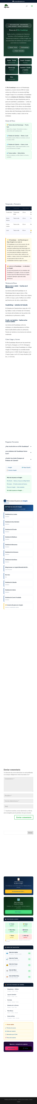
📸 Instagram (11, 1048)
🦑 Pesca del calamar (10, 1037)
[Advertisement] (18, 182)
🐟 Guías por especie (10, 1031)
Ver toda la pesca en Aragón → (15, 490)
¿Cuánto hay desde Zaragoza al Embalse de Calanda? (14, 459)
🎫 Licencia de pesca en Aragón (14, 606)
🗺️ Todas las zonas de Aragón (15, 508)
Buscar (30, 832)
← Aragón (9, 467)
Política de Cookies (23, 1099)
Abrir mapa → (18, 912)
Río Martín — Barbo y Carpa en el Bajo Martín (18, 481)
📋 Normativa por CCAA (11, 1034)
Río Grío (7, 576)
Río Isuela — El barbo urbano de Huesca (17, 484)
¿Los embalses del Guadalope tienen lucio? (16, 452)
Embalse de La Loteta (11, 515)
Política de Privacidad (10, 1099)
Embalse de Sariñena (11, 561)
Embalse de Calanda (11, 583)
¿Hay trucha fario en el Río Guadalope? (17, 446)
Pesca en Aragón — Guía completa (15, 487)
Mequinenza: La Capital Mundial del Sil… (16, 568)
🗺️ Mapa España (26, 467)
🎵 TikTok (25, 1048)
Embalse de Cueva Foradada (13, 598)
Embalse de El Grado (11, 530)
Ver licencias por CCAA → (18, 891)
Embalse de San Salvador (12, 523)
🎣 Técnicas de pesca (10, 1028)
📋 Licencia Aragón (12, 470)
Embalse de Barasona (11, 545)
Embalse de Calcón (10, 591)
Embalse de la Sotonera (11, 553)
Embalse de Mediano (11, 538)
